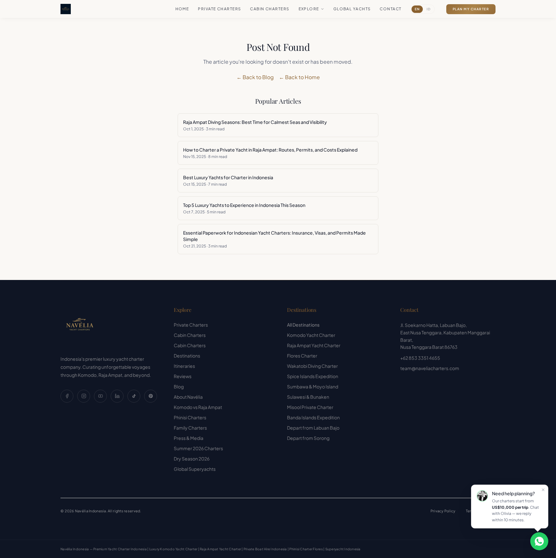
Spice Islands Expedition (312, 376)
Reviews (182, 376)
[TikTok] (133, 396)
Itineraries (184, 366)
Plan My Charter (471, 9)
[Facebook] (66, 396)
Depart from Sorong (308, 438)
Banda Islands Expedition (313, 417)
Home (182, 8)
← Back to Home (299, 77)
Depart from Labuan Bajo (313, 428)
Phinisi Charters (190, 417)
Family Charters (190, 428)
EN (417, 9)
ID (429, 9)
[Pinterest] (150, 396)
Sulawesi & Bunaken (308, 397)
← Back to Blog (255, 77)
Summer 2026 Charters (198, 448)
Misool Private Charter (310, 407)
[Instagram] (83, 396)
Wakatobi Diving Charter (312, 366)
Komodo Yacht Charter (311, 335)
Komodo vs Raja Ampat (198, 407)
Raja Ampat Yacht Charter (313, 345)
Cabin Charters (269, 8)
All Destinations (303, 325)
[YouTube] (100, 396)
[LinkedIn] (117, 396)
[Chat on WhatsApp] (539, 541)
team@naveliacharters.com (429, 368)
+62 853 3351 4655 (420, 358)
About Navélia (188, 397)
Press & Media (188, 438)
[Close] (543, 490)
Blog (179, 386)
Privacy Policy (443, 511)
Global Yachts (352, 8)
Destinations (187, 355)
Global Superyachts (195, 469)
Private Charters (219, 8)
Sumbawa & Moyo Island (312, 386)
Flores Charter (302, 355)
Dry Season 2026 (191, 458)
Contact (390, 8)
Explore (309, 8)
